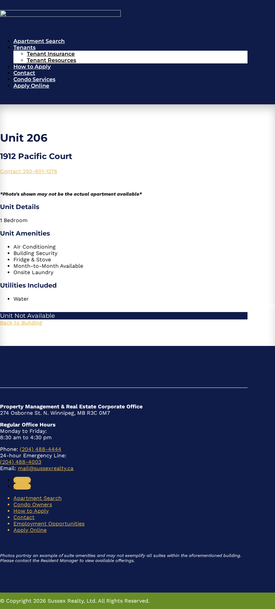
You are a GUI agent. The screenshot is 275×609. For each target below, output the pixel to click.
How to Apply (32, 66)
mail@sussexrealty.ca (45, 468)
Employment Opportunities (49, 523)
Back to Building (21, 322)
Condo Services (34, 79)
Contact (24, 73)
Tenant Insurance (51, 54)
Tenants (24, 47)
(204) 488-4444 (40, 449)
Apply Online (31, 86)
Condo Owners (32, 504)
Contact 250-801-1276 (28, 171)
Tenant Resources (51, 60)
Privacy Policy (257, 304)
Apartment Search (39, 41)
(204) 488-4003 (20, 462)
